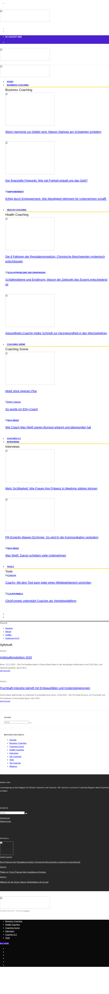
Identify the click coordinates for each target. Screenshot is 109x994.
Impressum (5, 818)
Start (10, 82)
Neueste (9, 628)
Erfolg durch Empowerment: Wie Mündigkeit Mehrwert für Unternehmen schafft (56, 198)
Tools (10, 566)
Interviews (13, 442)
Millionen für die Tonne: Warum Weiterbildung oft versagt (24, 882)
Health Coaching (16, 210)
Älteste (8, 631)
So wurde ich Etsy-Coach (21, 409)
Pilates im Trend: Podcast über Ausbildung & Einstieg (23, 872)
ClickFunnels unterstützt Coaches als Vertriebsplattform (40, 600)
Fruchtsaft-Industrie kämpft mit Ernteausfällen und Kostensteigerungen (45, 688)
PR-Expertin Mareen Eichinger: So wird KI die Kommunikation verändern (51, 537)
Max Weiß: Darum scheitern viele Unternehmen (35, 555)
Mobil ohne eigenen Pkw (21, 391)
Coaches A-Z (14, 438)
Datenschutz (5, 821)
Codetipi (26, 911)
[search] (30, 722)
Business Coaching (18, 85)
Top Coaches (15, 763)
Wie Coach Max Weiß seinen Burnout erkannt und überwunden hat (48, 427)
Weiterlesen (5, 671)
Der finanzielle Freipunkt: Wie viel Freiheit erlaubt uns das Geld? (46, 180)
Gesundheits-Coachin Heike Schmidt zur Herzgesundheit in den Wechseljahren (56, 333)
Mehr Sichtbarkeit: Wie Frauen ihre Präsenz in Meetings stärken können (51, 488)
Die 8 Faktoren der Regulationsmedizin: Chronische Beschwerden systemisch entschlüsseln (40, 862)
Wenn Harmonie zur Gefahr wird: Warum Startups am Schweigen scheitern (53, 131)
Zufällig (8, 635)
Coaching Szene (16, 344)
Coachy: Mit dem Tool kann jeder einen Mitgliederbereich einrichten (48, 582)
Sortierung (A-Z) (12, 638)
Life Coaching (15, 756)
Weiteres (3, 651)
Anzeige (12, 740)
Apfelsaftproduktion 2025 (16, 657)
